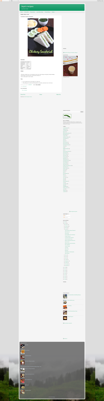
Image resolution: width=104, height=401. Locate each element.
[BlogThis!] (36, 84)
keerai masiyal (67, 241)
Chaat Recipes (65, 138)
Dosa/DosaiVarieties (66, 144)
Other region (65, 164)
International (65, 152)
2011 (65, 223)
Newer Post (23, 94)
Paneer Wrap (67, 233)
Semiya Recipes (65, 181)
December (66, 265)
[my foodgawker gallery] (73, 211)
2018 (65, 276)
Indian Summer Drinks (66, 151)
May (66, 255)
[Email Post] (34, 84)
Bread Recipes (65, 134)
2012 (65, 267)
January (66, 224)
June (66, 256)
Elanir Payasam (67, 231)
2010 (65, 221)
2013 (65, 268)
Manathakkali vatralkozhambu (69, 251)
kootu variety (65, 156)
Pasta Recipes (65, 166)
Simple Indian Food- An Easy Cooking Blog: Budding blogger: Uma (31, 366)
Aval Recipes (65, 130)
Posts (65, 215)
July (66, 258)
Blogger (54, 396)
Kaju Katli (26, 344)
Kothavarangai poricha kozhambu (70, 243)
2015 (65, 271)
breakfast (64, 135)
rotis (63, 178)
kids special (24, 86)
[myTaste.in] (65, 338)
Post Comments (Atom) (28, 96)
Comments (66, 217)
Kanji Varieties (65, 153)
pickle (64, 170)
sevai (64, 182)
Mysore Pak (67, 248)
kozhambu (64, 157)
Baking (64, 131)
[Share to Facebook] (38, 84)
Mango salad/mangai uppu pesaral (70, 240)
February (66, 226)
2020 (65, 279)
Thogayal (64, 190)
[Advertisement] (67, 30)
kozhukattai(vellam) (28, 355)
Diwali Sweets (65, 143)
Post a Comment (24, 90)
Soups (64, 185)
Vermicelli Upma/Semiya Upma (72, 311)
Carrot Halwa (70, 305)
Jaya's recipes (27, 6)
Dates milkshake (67, 244)
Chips (64, 139)
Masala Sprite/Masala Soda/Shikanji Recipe (74, 294)
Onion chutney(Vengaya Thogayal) (70, 230)
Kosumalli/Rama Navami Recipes (70, 234)
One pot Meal (65, 162)
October (66, 262)
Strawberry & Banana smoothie (30, 361)
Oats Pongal (27, 384)
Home (41, 94)
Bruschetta (66, 250)
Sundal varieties (65, 187)
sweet (64, 188)
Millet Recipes (65, 159)
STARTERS (65, 186)
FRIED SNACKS (65, 148)
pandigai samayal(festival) (67, 165)
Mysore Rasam (67, 253)
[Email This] (35, 84)
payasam (64, 169)
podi (63, 172)
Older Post (58, 94)
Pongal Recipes (65, 173)
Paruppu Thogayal (67, 236)
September (67, 261)
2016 (65, 273)
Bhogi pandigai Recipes (66, 133)
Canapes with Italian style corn (29, 374)
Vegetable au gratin (28, 390)
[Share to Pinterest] (40, 84)
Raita (64, 174)
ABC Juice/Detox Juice (28, 379)
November (67, 263)
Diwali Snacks (65, 142)
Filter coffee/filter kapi (71, 300)
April (66, 229)
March (66, 227)
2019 (65, 277)
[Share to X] (37, 84)
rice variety (65, 177)
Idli (63, 149)
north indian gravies (66, 160)
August (66, 259)
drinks (64, 146)
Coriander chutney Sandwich (69, 237)
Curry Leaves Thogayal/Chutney (30, 368)
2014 (65, 270)
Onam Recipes (65, 161)
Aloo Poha (66, 247)
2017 (65, 274)
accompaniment (65, 127)
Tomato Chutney (67, 246)
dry (63, 147)
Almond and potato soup (68, 238)
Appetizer (64, 129)
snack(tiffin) (65, 183)
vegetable (64, 191)
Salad (64, 179)
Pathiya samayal (65, 168)
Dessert (64, 140)
